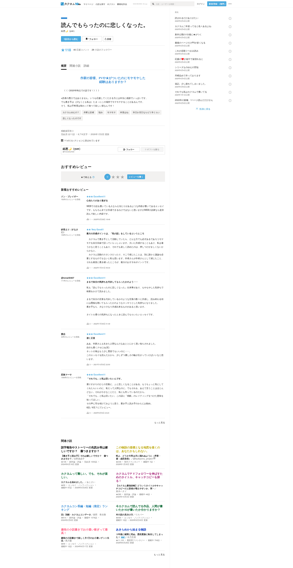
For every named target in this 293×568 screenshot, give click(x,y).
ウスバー (139, 514)
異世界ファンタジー (136, 540)
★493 (118, 517)
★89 (63, 485)
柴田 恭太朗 (99, 514)
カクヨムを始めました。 (73, 481)
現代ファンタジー (132, 461)
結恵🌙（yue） (68, 30)
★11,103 (120, 540)
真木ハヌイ (121, 491)
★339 (118, 462)
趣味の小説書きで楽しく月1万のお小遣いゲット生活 (85, 539)
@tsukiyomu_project (143, 458)
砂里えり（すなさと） (69, 230)
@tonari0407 (67, 277)
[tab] (64, 66)
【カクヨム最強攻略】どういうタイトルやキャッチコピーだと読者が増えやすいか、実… (139, 487)
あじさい (91, 481)
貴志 (63, 333)
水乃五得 (131, 537)
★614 (63, 517)
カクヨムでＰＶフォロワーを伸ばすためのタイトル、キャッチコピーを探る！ (139, 477)
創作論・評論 (75, 461)
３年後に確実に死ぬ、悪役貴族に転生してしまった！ (139, 535)
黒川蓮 (68, 540)
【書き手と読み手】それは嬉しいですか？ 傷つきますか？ (84, 457)
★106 (63, 462)
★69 (63, 544)
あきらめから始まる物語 (131, 529)
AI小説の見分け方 (124, 514)
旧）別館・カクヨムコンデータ (76, 514)
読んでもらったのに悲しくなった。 (104, 25)
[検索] (153, 3)
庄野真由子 (79, 458)
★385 (118, 494)
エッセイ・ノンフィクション (81, 485)
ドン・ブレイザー (69, 196)
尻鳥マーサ (66, 374)
